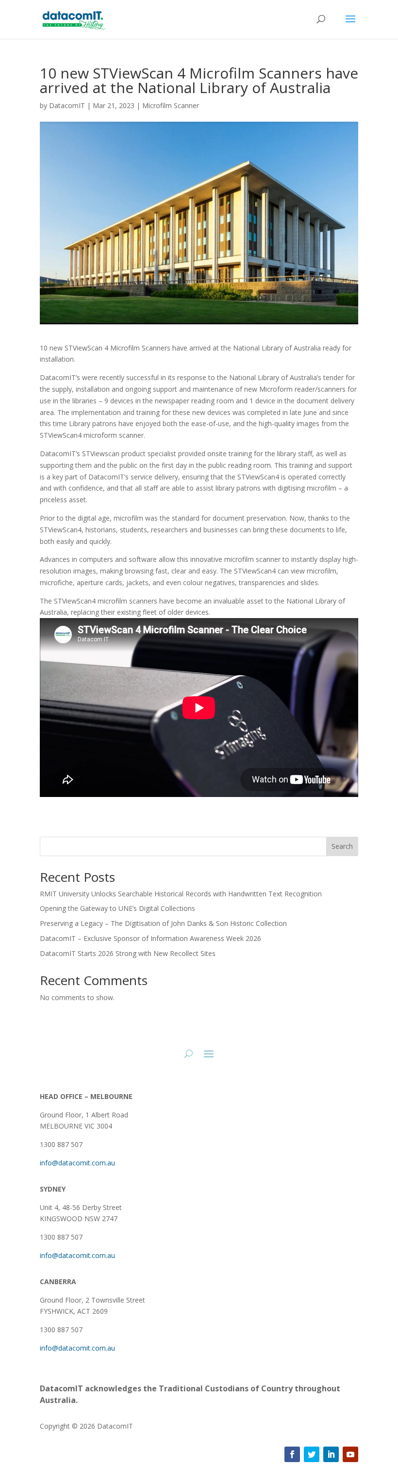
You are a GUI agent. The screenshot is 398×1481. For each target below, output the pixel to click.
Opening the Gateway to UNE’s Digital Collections (117, 908)
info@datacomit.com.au (77, 1162)
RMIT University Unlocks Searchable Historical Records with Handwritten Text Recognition (181, 893)
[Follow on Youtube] (350, 1454)
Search (342, 846)
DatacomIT (67, 105)
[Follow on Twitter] (311, 1454)
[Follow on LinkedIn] (331, 1454)
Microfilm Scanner (170, 105)
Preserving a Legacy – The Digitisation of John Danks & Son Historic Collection (163, 923)
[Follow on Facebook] (292, 1454)
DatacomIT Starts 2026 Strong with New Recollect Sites (128, 953)
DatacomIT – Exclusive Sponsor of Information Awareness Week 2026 (150, 938)
